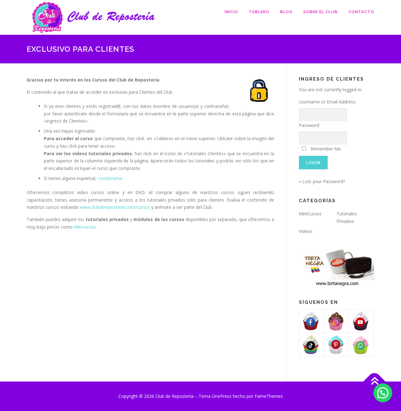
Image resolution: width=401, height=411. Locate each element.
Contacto (361, 11)
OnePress (222, 396)
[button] (382, 392)
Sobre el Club (320, 11)
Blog (286, 11)
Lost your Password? (323, 181)
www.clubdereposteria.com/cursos (115, 207)
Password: (309, 125)
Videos (305, 231)
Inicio (231, 11)
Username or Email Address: (327, 102)
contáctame (110, 178)
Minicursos (85, 227)
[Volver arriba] (374, 382)
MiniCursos (310, 214)
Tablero (259, 11)
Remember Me (325, 149)
